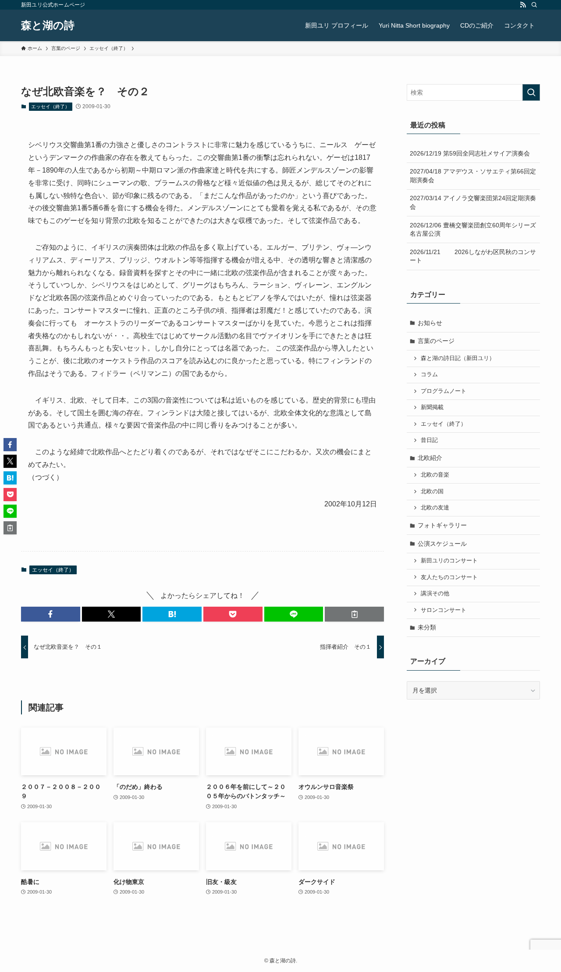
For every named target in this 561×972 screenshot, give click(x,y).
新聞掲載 (432, 407)
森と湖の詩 (48, 25)
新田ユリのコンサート (449, 561)
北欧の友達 (435, 508)
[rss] (523, 5)
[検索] (534, 5)
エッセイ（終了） (50, 106)
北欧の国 (432, 491)
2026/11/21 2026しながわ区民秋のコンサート (473, 256)
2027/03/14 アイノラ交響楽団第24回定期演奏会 (473, 202)
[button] (50, 614)
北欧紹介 (430, 457)
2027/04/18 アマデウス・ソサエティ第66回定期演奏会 (473, 176)
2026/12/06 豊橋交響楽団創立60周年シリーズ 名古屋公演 (475, 229)
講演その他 (435, 593)
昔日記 (429, 440)
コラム (429, 374)
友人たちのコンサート (449, 577)
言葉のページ (436, 340)
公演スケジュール (442, 543)
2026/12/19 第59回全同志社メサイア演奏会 (470, 153)
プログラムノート (443, 391)
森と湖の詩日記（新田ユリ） (458, 358)
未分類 (427, 627)
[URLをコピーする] (354, 614)
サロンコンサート (443, 610)
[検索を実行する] (531, 92)
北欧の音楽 (435, 475)
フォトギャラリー (442, 525)
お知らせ (430, 322)
